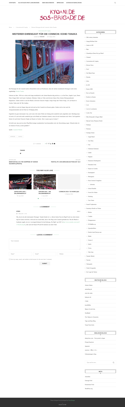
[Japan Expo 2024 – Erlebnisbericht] (20, 181)
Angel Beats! (91, 136)
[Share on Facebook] (48, 143)
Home (10, 27)
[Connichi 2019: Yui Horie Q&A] (69, 181)
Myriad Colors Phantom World (94, 121)
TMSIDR (42, 36)
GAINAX (20, 136)
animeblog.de (88, 289)
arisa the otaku (88, 293)
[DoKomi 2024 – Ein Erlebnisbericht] (44, 181)
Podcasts (88, 129)
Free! (87, 69)
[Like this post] (46, 143)
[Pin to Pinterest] (52, 143)
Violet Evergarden (91, 268)
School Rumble (92, 188)
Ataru (18, 211)
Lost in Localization (91, 109)
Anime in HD (89, 45)
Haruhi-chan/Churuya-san (94, 232)
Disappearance (92, 220)
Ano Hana (90, 141)
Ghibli (89, 152)
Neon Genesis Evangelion (94, 180)
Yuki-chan (90, 252)
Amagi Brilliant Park (91, 41)
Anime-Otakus (88, 285)
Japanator (87, 346)
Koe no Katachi (90, 93)
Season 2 (90, 240)
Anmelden (87, 376)
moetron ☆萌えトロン (91, 350)
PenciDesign (71, 400)
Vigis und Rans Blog (90, 321)
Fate (89, 144)
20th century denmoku (92, 37)
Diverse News (89, 65)
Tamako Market (90, 256)
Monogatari (91, 176)
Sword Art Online (92, 192)
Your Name (91, 200)
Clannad (88, 57)
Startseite (12, 2)
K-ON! (88, 85)
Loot (87, 105)
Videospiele (89, 264)
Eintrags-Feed (88, 380)
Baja (87, 49)
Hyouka (88, 77)
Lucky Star (89, 113)
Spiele (89, 244)
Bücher (90, 212)
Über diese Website (48, 2)
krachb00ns (88, 305)
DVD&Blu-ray (92, 224)
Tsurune (88, 260)
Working (90, 196)
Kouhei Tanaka (20, 91)
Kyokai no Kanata (91, 97)
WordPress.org (89, 388)
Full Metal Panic (90, 73)
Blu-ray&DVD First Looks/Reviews (28, 2)
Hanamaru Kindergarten (94, 160)
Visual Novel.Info (89, 325)
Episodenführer (92, 228)
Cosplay (90, 216)
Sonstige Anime (90, 132)
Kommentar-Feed (89, 384)
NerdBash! (87, 313)
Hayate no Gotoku (93, 168)
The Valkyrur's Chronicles (91, 317)
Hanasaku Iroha (92, 164)
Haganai (90, 156)
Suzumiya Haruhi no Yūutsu (93, 208)
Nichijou (88, 125)
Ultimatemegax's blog (90, 354)
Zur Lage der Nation (91, 272)
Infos (87, 81)
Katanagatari (91, 172)
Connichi (12, 136)
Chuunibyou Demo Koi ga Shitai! (95, 53)
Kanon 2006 (89, 89)
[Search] (115, 2)
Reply (78, 211)
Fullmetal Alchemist (93, 148)
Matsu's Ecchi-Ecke (90, 309)
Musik (89, 236)
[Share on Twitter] (50, 144)
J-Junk (86, 301)
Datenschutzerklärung (74, 2)
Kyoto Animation (90, 101)
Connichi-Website (17, 129)
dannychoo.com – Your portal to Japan (95, 338)
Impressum (60, 2)
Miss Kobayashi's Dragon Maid (94, 117)
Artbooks (92, 184)
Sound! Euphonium (91, 204)
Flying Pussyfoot (89, 342)
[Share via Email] (54, 143)
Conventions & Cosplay (22, 27)
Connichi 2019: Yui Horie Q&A (69, 191)
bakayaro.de (88, 297)
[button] (11, 186)
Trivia (89, 248)
